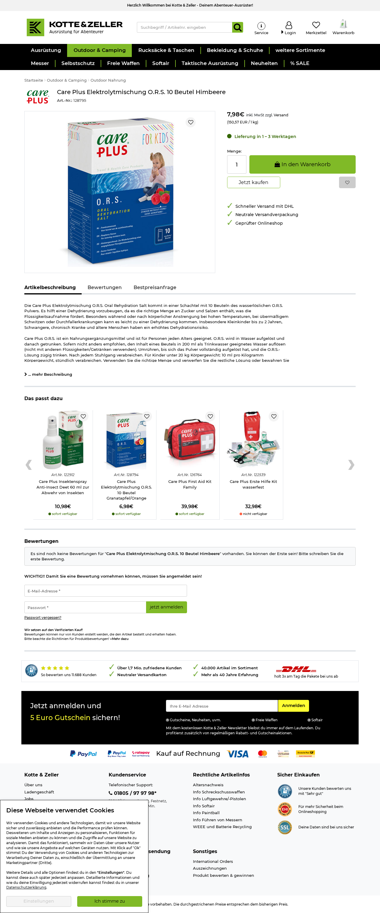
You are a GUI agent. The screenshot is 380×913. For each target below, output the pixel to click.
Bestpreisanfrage (155, 287)
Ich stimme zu (109, 901)
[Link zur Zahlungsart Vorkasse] (283, 753)
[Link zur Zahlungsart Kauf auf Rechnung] (188, 753)
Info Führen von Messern (217, 819)
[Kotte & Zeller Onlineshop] (74, 27)
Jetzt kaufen (253, 182)
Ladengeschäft (39, 792)
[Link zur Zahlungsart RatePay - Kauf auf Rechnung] (141, 753)
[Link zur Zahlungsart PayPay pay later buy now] (117, 753)
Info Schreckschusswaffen (219, 792)
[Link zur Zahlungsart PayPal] (83, 753)
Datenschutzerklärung (26, 887)
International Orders (213, 861)
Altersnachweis (208, 784)
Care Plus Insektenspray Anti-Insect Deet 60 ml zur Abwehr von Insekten (63, 487)
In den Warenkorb (305, 164)
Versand (281, 115)
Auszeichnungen (210, 868)
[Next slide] (351, 465)
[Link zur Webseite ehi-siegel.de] (284, 808)
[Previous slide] (29, 465)
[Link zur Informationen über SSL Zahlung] (284, 827)
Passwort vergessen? (42, 618)
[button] (45, 50)
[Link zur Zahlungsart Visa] (237, 753)
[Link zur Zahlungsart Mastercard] (262, 753)
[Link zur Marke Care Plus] (37, 97)
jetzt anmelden (166, 607)
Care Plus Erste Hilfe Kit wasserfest (253, 484)
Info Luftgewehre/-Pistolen (219, 798)
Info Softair (204, 805)
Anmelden (295, 705)
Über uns (33, 784)
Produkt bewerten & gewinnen (223, 875)
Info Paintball (206, 812)
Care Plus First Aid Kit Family (189, 484)
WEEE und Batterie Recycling (222, 826)
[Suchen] (237, 27)
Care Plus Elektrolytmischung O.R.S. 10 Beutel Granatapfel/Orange (126, 489)
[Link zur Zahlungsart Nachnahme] (305, 753)
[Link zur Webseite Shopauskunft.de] (284, 790)
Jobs (29, 798)
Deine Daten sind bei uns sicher (326, 827)
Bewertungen (105, 287)
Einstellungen (38, 901)
